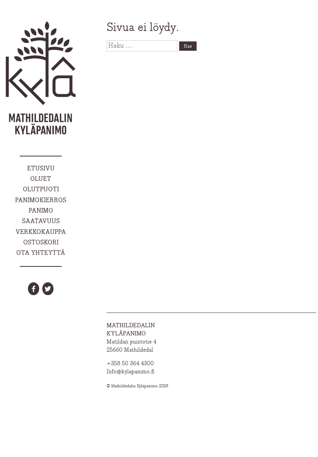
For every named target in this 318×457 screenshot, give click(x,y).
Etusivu (41, 169)
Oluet (40, 179)
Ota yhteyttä (40, 253)
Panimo (41, 211)
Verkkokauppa (41, 232)
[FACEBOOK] (33, 289)
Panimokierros (40, 201)
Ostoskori (41, 243)
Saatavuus (41, 221)
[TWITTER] (48, 289)
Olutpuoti (41, 190)
